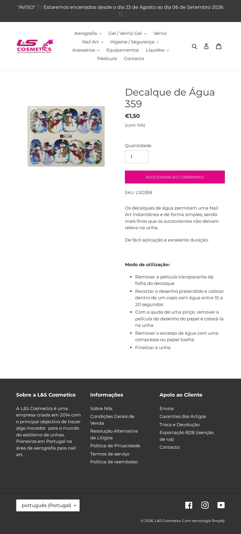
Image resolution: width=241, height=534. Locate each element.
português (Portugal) (46, 505)
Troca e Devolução (180, 424)
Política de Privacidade (115, 445)
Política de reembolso (114, 462)
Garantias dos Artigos (183, 416)
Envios (167, 408)
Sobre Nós (101, 408)
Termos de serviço (109, 454)
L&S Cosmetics (168, 520)
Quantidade (138, 145)
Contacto (170, 447)
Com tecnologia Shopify (203, 520)
